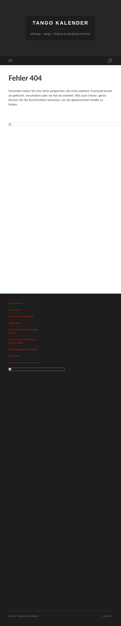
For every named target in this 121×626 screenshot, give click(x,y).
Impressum (14, 310)
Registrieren (15, 323)
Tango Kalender (60, 23)
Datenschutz (16, 303)
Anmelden (14, 356)
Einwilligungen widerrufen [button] (23, 349)
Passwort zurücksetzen (21, 316)
